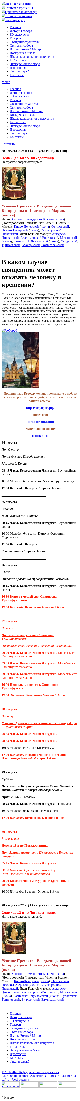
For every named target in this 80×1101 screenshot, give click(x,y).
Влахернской (31, 245)
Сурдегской (69, 241)
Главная (15, 27)
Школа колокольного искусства (32, 56)
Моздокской (68, 237)
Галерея (15, 38)
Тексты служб (19, 71)
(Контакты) (40, 435)
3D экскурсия (19, 34)
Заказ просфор (15, 20)
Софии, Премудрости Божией (33, 219)
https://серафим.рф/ (40, 408)
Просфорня (18, 67)
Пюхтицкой (10, 234)
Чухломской (39, 241)
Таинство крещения (19, 8)
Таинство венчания (18, 16)
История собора (21, 31)
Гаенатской (21, 241)
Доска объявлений (18, 4)
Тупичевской (11, 245)
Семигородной (51, 230)
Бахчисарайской (52, 245)
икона (8, 215)
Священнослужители (25, 42)
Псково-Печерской (15, 230)
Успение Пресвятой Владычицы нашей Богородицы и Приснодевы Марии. (36, 208)
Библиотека (18, 60)
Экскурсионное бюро (25, 64)
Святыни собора (21, 45)
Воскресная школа (22, 53)
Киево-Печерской (26, 226)
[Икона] (14, 198)
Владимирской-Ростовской (39, 237)
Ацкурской (59, 234)
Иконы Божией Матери (26, 49)
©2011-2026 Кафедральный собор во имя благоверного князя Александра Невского (31, 1073)
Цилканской (10, 237)
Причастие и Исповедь (21, 12)
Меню (6, 82)
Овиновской (60, 226)
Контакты (17, 75)
